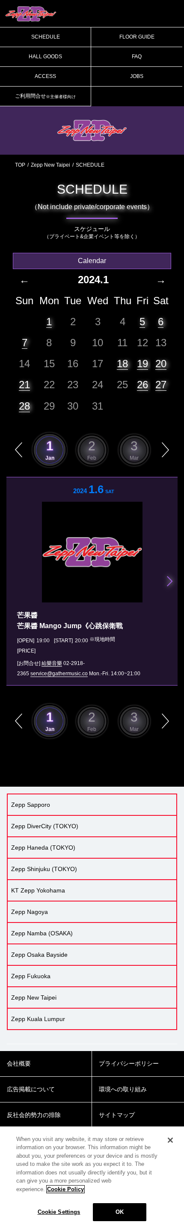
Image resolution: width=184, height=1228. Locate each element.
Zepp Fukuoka (30, 976)
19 (142, 363)
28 (24, 406)
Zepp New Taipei (50, 165)
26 (142, 384)
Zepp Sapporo (30, 804)
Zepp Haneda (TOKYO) (43, 847)
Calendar (92, 260)
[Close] (170, 1140)
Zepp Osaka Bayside (39, 954)
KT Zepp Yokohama (38, 890)
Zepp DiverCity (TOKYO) (44, 826)
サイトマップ (117, 1114)
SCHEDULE (45, 37)
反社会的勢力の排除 (34, 1114)
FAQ (137, 57)
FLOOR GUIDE (136, 37)
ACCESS (45, 76)
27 (160, 384)
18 (122, 363)
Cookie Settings (59, 1212)
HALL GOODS (45, 57)
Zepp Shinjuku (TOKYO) (44, 869)
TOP (20, 165)
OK (120, 1212)
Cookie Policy (65, 1189)
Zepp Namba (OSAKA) (42, 933)
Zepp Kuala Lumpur (38, 1018)
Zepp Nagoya (29, 911)
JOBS (136, 76)
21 (24, 384)
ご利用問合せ (45, 96)
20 (160, 363)
